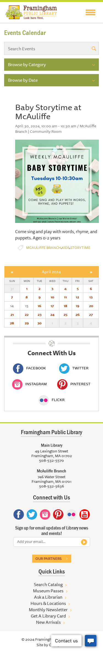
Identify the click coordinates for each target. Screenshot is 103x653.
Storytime (80, 248)
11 (65, 297)
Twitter (80, 368)
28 (12, 323)
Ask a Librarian (48, 597)
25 (65, 314)
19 (77, 305)
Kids (65, 248)
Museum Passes (48, 590)
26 (78, 314)
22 (27, 314)
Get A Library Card (48, 615)
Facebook (36, 368)
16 (39, 305)
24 (52, 314)
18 (65, 305)
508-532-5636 (51, 486)
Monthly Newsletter (48, 609)
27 (91, 314)
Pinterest (80, 384)
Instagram (36, 384)
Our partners (48, 558)
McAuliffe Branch (43, 248)
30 (39, 323)
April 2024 (51, 272)
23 (39, 314)
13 (91, 297)
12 (77, 297)
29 (27, 323)
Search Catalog (48, 584)
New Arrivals (48, 622)
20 (91, 305)
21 (12, 314)
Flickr (58, 400)
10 (52, 297)
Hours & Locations (48, 603)
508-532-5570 (51, 460)
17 (52, 305)
